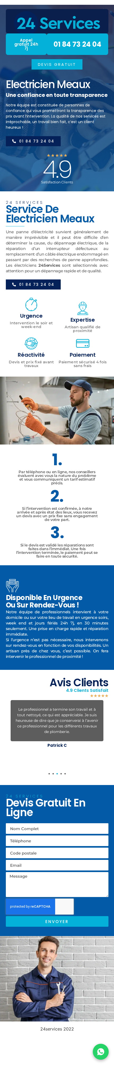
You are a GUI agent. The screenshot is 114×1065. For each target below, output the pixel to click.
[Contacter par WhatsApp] (101, 1052)
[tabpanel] (57, 725)
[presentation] (49, 774)
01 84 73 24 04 (77, 44)
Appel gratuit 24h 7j (26, 44)
